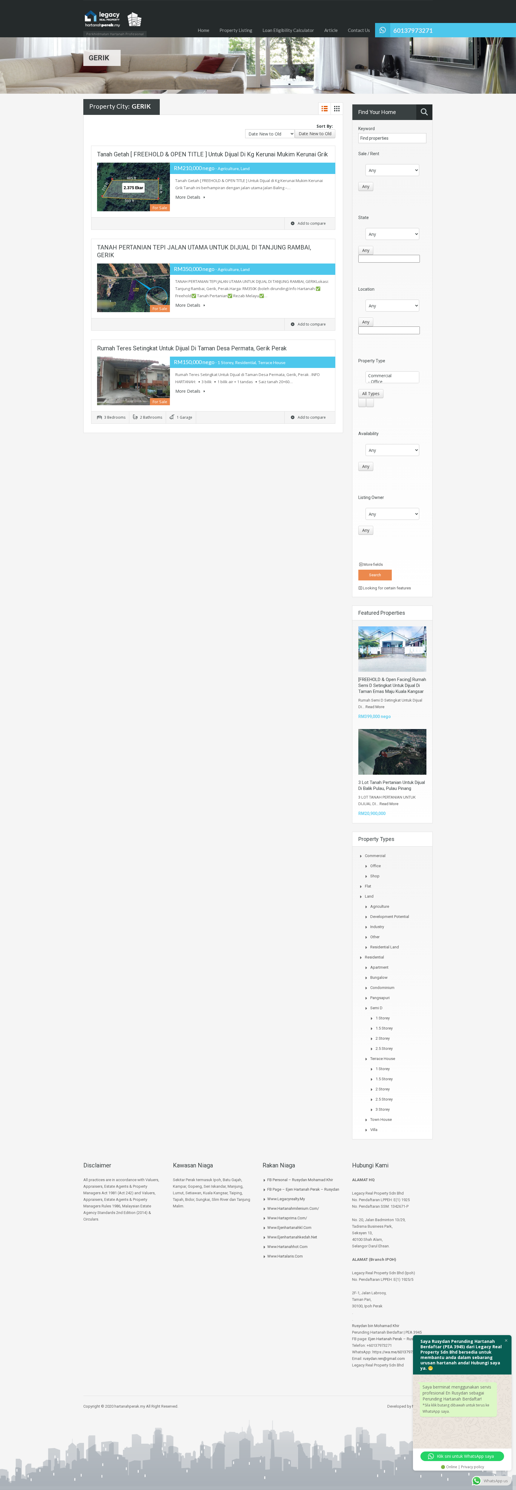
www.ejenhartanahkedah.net (292, 1237)
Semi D (376, 1008)
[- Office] (392, 382)
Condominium (382, 987)
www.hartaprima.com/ (287, 1218)
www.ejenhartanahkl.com (289, 1227)
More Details (188, 197)
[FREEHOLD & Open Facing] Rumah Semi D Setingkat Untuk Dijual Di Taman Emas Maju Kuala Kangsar (392, 685)
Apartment (379, 967)
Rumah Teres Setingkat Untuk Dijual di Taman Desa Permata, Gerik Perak (192, 348)
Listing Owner (371, 497)
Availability (368, 433)
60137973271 (413, 30)
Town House (381, 1119)
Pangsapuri (380, 998)
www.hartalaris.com (285, 1256)
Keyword (366, 128)
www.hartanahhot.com (287, 1246)
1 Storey (383, 1018)
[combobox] (315, 133)
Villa (373, 1129)
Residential (374, 957)
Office (375, 866)
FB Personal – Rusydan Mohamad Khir (300, 1180)
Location (366, 289)
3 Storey (383, 1109)
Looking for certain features (386, 588)
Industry (377, 926)
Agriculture (379, 906)
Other (375, 937)
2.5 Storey (384, 1048)
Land (369, 896)
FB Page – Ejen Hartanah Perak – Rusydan (303, 1189)
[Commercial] (392, 376)
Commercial (375, 855)
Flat (368, 886)
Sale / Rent (368, 153)
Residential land (384, 947)
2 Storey (383, 1038)
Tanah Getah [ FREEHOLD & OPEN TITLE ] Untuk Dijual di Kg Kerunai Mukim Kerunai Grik (212, 154)
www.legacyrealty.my (286, 1199)
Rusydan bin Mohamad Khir (375, 1325)
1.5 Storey (384, 1028)
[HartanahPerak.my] (113, 21)
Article (331, 30)
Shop (375, 876)
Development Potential (389, 916)
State (363, 217)
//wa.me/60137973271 (401, 1352)
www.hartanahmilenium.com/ (293, 1208)
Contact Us (359, 30)
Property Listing (235, 30)
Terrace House (382, 1058)
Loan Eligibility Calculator (288, 30)
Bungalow (379, 977)
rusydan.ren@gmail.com (384, 1358)
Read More (375, 707)
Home (203, 30)
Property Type (371, 360)
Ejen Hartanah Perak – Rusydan (395, 1339)
